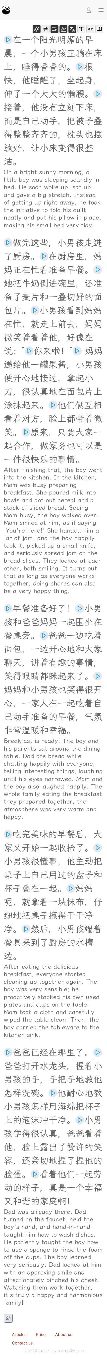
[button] (101, 10)
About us (63, 1334)
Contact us (22, 1342)
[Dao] (6, 10)
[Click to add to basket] (8, 1318)
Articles (19, 1334)
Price (41, 1334)
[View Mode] (99, 29)
